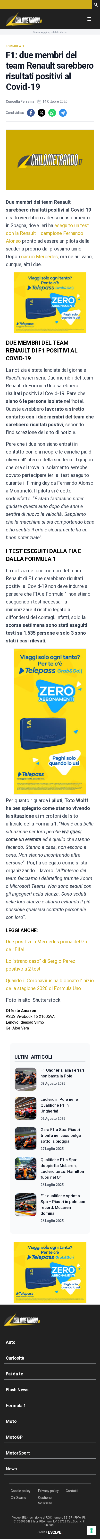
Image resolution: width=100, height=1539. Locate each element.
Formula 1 (15, 46)
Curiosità (15, 1358)
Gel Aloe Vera (17, 1028)
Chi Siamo (18, 1498)
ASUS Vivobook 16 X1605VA (30, 1016)
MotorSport (18, 1453)
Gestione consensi (45, 1500)
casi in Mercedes (39, 257)
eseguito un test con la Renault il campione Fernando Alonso (47, 233)
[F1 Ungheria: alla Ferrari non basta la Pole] (26, 1079)
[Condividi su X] (41, 113)
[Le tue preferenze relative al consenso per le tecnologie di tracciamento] (91, 1530)
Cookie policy (21, 1491)
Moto (11, 1421)
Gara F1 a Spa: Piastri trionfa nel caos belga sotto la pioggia (61, 1135)
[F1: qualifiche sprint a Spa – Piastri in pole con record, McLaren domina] (26, 1208)
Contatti (72, 1491)
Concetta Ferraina (20, 101)
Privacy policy (48, 1491)
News (11, 1468)
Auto (11, 1342)
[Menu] (89, 19)
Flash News (17, 1389)
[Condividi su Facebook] (31, 113)
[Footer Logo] (50, 1320)
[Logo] (24, 19)
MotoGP (14, 1437)
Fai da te (14, 1373)
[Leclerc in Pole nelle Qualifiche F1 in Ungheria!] (26, 1109)
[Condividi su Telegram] (63, 113)
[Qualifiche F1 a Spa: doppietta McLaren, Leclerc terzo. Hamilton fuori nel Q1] (26, 1172)
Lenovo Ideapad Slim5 (25, 1022)
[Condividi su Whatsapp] (52, 113)
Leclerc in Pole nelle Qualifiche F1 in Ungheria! (59, 1105)
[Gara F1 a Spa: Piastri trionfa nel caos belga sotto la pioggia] (26, 1139)
